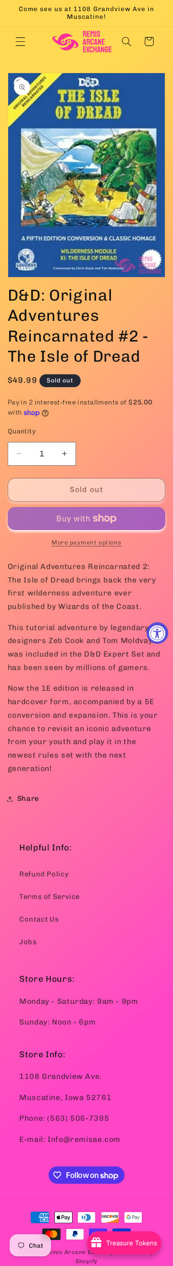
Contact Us (39, 919)
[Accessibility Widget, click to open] (157, 633)
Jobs (28, 941)
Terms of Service (49, 896)
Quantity (22, 431)
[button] (20, 41)
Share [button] (28, 798)
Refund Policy (44, 874)
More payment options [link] (86, 542)
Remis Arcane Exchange (80, 1252)
